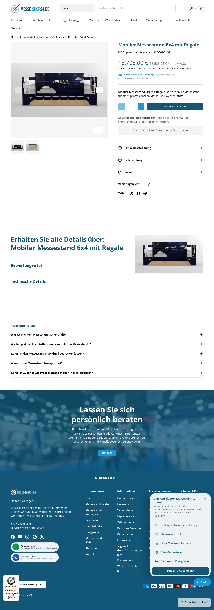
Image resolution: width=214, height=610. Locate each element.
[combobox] (117, 8)
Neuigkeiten (93, 532)
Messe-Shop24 (25, 595)
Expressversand (127, 516)
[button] (201, 8)
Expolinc (33, 558)
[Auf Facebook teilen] (138, 193)
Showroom (92, 548)
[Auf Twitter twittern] (131, 193)
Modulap (44, 558)
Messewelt (17, 20)
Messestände (30, 37)
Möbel (93, 20)
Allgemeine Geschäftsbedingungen (129, 550)
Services (16, 28)
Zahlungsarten (126, 522)
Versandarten (126, 510)
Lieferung (123, 504)
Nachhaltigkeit (95, 526)
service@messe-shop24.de (27, 528)
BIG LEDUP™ (25, 558)
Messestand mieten (98, 504)
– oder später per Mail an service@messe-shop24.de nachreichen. (153, 120)
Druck (133, 20)
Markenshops (154, 20)
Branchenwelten (182, 20)
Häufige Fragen (126, 498)
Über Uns (92, 498)
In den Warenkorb (175, 106)
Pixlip (50, 558)
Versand (147, 68)
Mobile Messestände (48, 37)
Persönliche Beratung (180, 570)
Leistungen (92, 520)
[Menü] (17, 577)
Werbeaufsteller (43, 20)
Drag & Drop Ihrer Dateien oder (160, 130)
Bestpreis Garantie (129, 528)
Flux (38, 558)
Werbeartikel (113, 20)
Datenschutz (125, 560)
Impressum (124, 540)
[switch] (11, 597)
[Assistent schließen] (205, 498)
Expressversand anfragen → (137, 78)
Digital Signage (71, 20)
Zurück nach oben (105, 477)
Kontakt (107, 452)
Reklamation (125, 534)
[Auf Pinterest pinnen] (145, 193)
